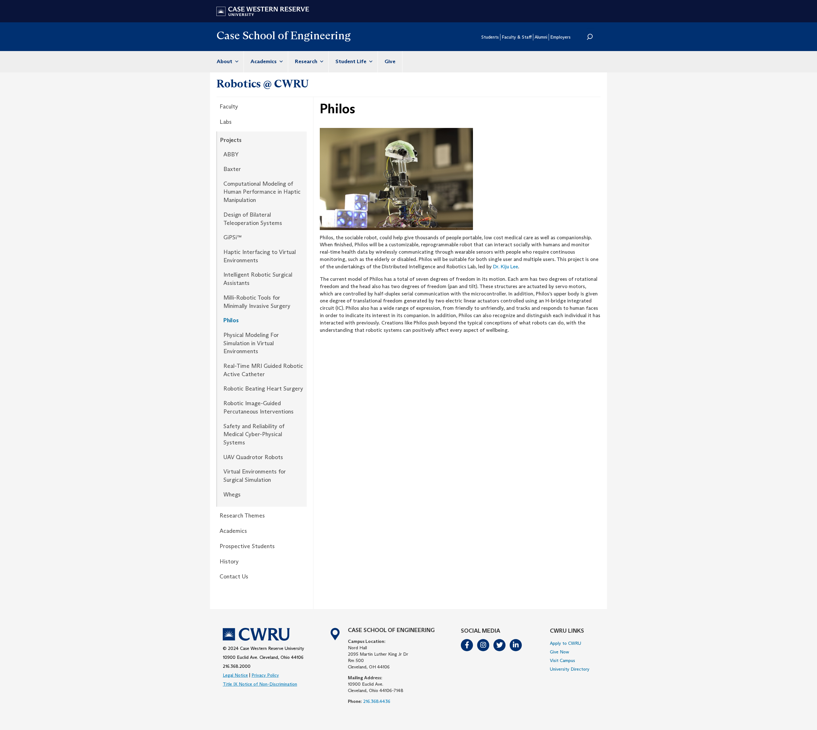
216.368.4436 (376, 701)
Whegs (232, 494)
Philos (231, 320)
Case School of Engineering (283, 35)
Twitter (499, 645)
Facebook (467, 645)
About (225, 61)
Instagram (483, 645)
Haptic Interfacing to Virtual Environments (259, 256)
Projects (231, 140)
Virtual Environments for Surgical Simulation (254, 475)
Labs (226, 121)
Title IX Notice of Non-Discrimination (260, 684)
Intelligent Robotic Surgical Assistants (257, 279)
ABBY (231, 154)
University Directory (569, 669)
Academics (264, 61)
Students (490, 37)
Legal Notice (235, 675)
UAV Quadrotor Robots (253, 457)
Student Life (351, 61)
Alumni (541, 37)
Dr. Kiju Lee (505, 267)
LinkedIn (516, 645)
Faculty (229, 106)
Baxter (232, 169)
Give (390, 61)
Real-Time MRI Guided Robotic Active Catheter (263, 370)
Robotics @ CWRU (262, 83)
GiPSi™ (232, 237)
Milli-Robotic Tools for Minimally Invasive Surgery (256, 301)
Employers (560, 37)
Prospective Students (247, 546)
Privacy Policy (265, 675)
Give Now (559, 652)
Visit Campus (562, 660)
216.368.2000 (237, 666)
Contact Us (234, 576)
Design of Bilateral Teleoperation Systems (252, 219)
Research (307, 61)
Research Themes (242, 515)
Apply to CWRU (565, 643)
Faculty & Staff (517, 37)
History (229, 561)
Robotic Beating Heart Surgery (263, 388)
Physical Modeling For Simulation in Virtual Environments (251, 343)
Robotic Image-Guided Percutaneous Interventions (258, 407)
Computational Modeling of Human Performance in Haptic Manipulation (262, 192)
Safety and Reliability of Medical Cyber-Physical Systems (253, 434)
